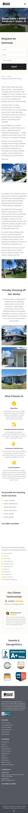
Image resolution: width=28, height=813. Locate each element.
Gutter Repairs (9, 517)
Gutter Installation (10, 507)
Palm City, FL (6, 558)
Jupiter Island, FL (8, 566)
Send (14, 66)
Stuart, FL (6, 556)
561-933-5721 (5, 778)
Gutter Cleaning (9, 500)
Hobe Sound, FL (7, 553)
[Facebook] (14, 811)
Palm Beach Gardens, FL (10, 579)
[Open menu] (24, 3)
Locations (8, 76)
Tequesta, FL (7, 572)
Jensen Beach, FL (8, 561)
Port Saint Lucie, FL (8, 564)
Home (3, 76)
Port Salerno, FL (7, 574)
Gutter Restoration (10, 510)
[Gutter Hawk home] (6, 4)
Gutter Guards (9, 514)
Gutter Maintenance (11, 504)
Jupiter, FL (6, 569)
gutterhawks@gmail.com (8, 780)
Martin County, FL (8, 577)
